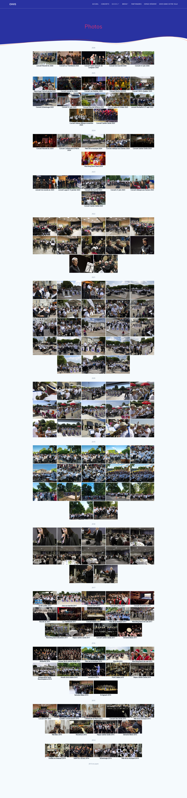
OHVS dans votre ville (168, 4)
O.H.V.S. (115, 4)
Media (124, 4)
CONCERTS (105, 4)
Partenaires (136, 4)
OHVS (12, 4)
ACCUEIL (95, 4)
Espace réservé (150, 4)
